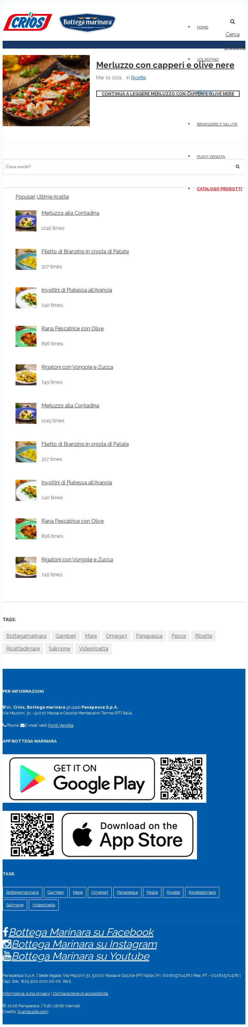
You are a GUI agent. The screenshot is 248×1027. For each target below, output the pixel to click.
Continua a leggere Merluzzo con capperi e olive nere (168, 93)
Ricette (138, 77)
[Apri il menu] (220, 18)
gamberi (66, 636)
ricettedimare (23, 649)
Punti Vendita (61, 725)
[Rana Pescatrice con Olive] (26, 336)
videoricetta (93, 649)
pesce (178, 636)
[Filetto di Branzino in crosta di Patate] (26, 259)
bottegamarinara (26, 636)
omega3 (116, 636)
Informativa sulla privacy (26, 993)
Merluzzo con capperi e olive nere (165, 65)
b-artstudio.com (33, 1011)
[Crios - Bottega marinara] (59, 34)
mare (91, 636)
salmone (59, 649)
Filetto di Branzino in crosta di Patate (85, 252)
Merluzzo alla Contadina (70, 213)
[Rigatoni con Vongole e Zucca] (26, 374)
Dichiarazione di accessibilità (80, 993)
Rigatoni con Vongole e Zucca (77, 367)
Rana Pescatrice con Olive (72, 329)
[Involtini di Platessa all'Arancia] (26, 297)
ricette (203, 636)
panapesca (149, 636)
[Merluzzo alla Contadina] (26, 220)
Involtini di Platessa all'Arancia (76, 290)
